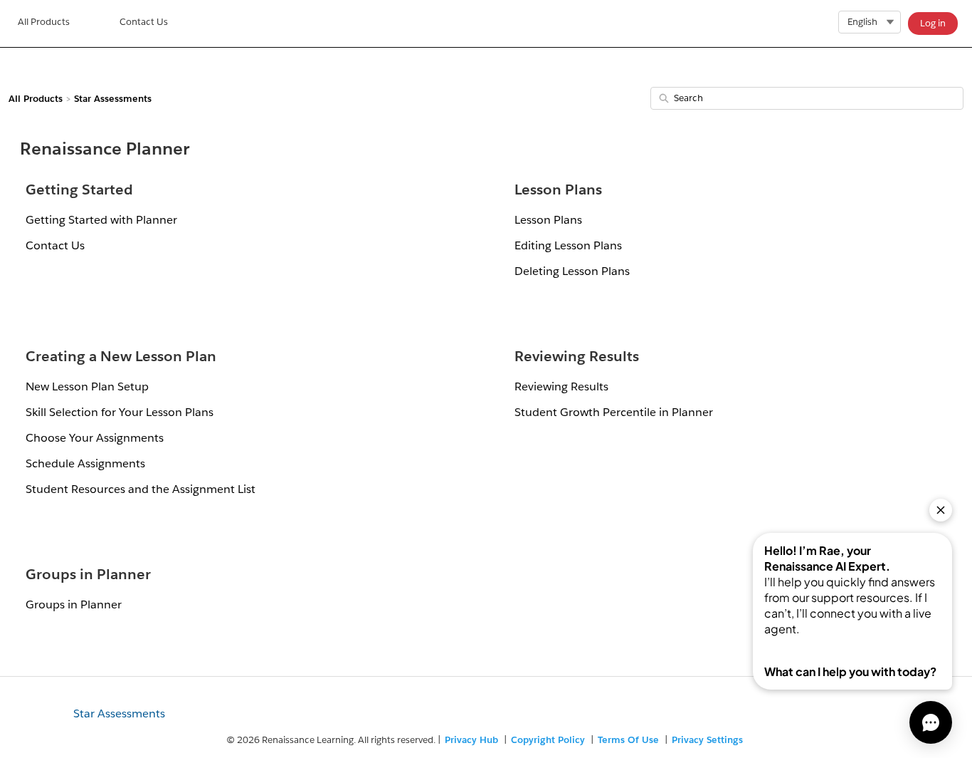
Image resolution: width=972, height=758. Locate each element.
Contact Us (144, 22)
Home (43, 23)
